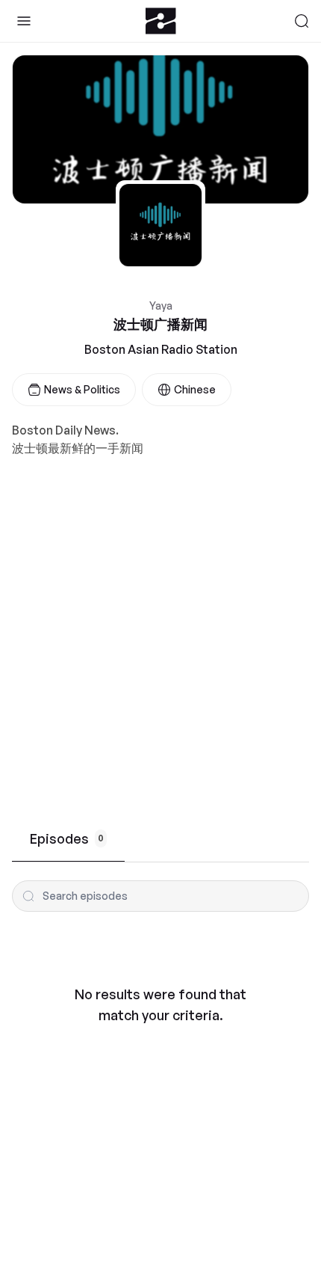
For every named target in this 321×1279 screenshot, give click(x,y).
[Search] (301, 20)
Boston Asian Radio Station (160, 349)
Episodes (67, 838)
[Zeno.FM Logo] (161, 20)
